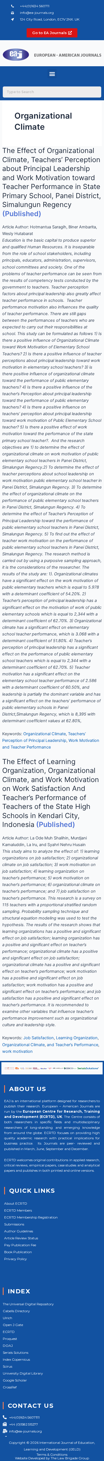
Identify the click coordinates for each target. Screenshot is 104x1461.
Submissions (14, 1224)
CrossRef (10, 1387)
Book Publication (18, 1252)
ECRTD (9, 1332)
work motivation (17, 1051)
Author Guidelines (18, 1231)
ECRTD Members (18, 1210)
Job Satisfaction (38, 1037)
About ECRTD (15, 1203)
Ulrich (7, 1318)
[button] (52, 73)
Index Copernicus (16, 1359)
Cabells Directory (16, 1311)
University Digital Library (23, 1373)
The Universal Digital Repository (28, 1304)
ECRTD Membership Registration (31, 1217)
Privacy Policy (15, 1259)
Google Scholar (15, 1380)
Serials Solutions (15, 1352)
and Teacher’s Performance (72, 1044)
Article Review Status (21, 1238)
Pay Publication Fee (20, 1245)
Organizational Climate (44, 733)
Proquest (10, 1339)
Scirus (7, 1366)
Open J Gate (13, 1325)
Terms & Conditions (52, 1454)
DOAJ (8, 1345)
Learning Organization (77, 1037)
